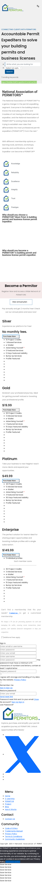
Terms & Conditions (13, 836)
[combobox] (13, 68)
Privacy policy (14, 861)
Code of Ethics (11, 828)
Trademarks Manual (14, 831)
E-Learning (9, 798)
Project (8, 804)
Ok (6, 861)
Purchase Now (9, 336)
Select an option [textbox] (13, 68)
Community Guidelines (15, 839)
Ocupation (20, 82)
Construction (31, 82)
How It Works (10, 809)
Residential (11, 82)
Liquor (3, 82)
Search (9, 71)
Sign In (21, 702)
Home (7, 796)
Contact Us (10, 819)
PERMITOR (9, 801)
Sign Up (15, 702)
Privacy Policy (20, 679)
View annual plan (19, 302)
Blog (7, 806)
